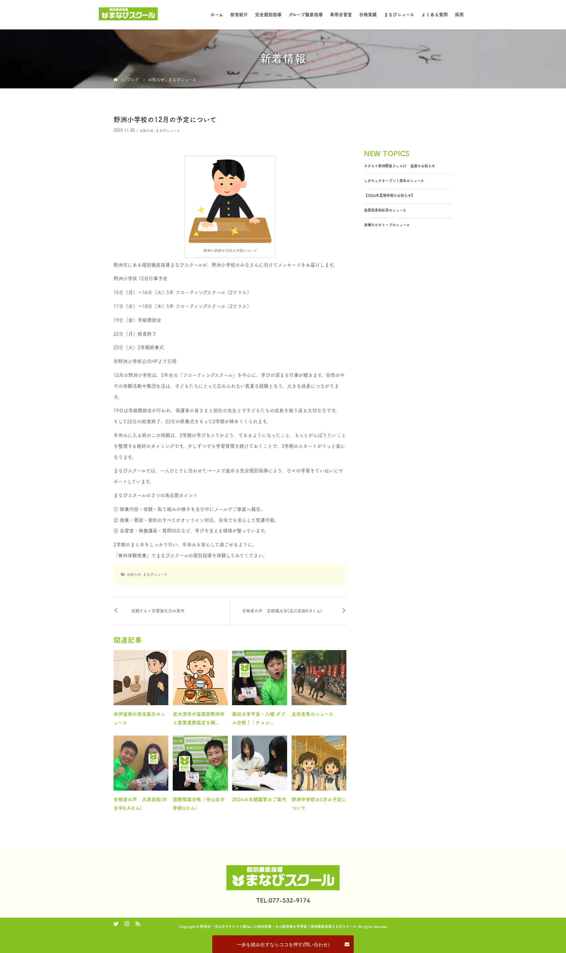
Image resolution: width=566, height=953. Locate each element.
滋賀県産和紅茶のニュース (385, 210)
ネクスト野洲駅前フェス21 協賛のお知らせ (399, 166)
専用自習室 (341, 14)
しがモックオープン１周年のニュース (394, 180)
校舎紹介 (239, 14)
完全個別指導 (268, 14)
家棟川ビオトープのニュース (387, 225)
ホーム (216, 14)
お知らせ (146, 130)
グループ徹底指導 (306, 14)
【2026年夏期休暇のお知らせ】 (389, 195)
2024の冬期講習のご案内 (259, 799)
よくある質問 (434, 14)
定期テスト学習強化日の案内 (158, 611)
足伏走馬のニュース (312, 714)
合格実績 (368, 14)
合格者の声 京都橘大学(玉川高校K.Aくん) (282, 611)
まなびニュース (399, 14)
